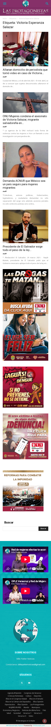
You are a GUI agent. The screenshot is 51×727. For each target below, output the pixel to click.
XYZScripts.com (39, 725)
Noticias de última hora (31, 710)
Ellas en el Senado (36, 699)
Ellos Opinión (38, 701)
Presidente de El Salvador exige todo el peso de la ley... (23, 248)
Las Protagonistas (37, 704)
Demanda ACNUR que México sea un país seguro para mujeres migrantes (24, 184)
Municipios (36, 707)
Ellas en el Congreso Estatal (16, 699)
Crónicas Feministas (15, 696)
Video (31, 716)
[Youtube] (29, 683)
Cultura (28, 696)
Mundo (26, 707)
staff (5, 77)
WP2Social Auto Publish (14, 725)
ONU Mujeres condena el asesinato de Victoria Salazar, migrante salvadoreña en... (25, 120)
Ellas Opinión (23, 704)
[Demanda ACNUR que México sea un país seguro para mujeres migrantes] (25, 159)
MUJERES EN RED (15, 707)
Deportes (37, 696)
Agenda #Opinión (14, 693)
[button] (4, 3)
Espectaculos (10, 704)
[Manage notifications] (44, 721)
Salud (9, 713)
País (44, 710)
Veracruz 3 (22, 716)
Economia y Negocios (11, 710)
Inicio (5, 18)
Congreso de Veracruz (32, 693)
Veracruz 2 (38, 713)
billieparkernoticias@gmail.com (31, 664)
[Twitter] (22, 683)
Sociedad (17, 713)
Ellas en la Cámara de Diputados (18, 701)
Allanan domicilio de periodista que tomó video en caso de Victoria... (25, 71)
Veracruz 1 (27, 713)
